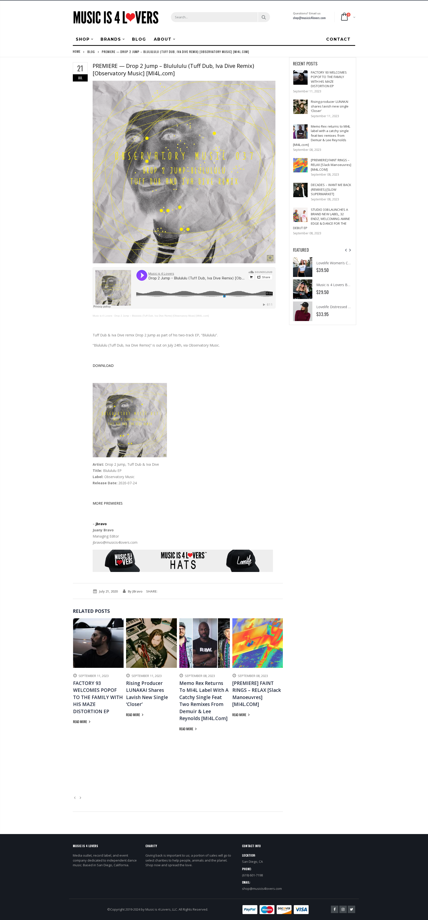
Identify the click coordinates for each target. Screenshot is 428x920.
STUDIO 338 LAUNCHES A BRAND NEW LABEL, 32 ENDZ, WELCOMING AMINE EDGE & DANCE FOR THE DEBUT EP (321, 218)
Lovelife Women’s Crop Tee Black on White (351, 263)
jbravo (101, 523)
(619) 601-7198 (252, 875)
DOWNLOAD (103, 365)
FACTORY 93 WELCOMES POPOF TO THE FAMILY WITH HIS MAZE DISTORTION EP (329, 79)
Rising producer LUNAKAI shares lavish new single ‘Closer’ (330, 106)
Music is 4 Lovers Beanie (336, 284)
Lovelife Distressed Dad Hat (338, 306)
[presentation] (346, 250)
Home (76, 51)
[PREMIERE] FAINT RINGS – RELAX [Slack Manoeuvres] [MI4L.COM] (331, 164)
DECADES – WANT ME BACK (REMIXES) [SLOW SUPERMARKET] (331, 189)
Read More (80, 721)
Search (263, 17)
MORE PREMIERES (108, 503)
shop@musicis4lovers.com (309, 18)
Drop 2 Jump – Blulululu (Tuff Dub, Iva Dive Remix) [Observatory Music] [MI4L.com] (161, 315)
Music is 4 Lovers (102, 315)
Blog (91, 51)
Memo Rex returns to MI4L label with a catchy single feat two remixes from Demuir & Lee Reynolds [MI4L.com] (321, 135)
